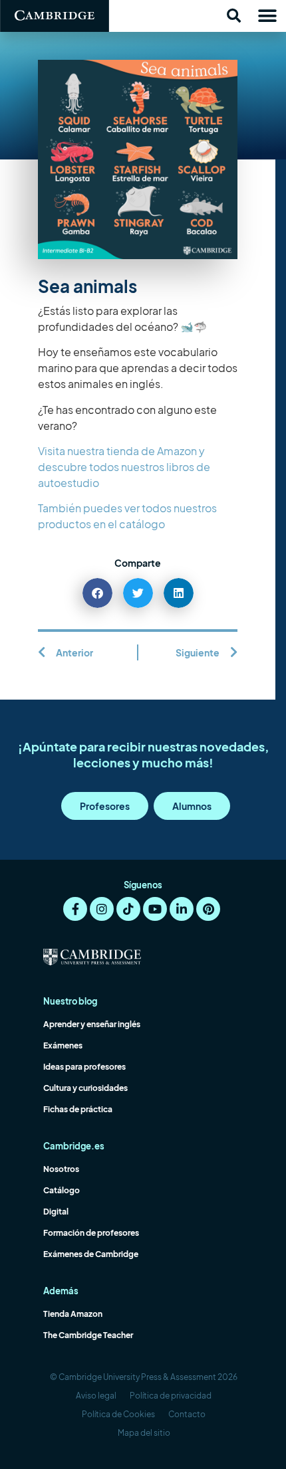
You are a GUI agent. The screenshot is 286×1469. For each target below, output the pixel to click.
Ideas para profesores (84, 1067)
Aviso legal (96, 1396)
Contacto (187, 1414)
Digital (56, 1212)
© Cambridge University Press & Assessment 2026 (143, 1377)
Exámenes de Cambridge (90, 1254)
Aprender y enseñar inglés (91, 1024)
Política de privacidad (171, 1396)
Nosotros (61, 1169)
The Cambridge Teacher (88, 1335)
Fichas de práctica (77, 1109)
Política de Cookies (118, 1414)
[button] (233, 16)
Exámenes (62, 1045)
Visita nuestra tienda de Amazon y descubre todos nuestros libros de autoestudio (124, 467)
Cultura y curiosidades (85, 1088)
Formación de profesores (91, 1233)
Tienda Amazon (72, 1314)
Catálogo (61, 1190)
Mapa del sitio (144, 1433)
